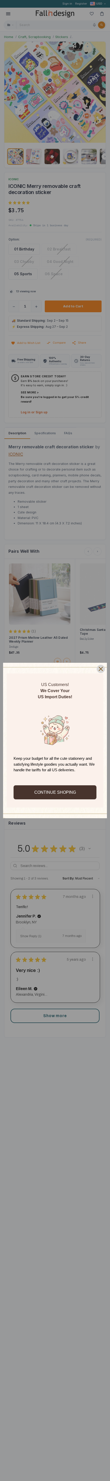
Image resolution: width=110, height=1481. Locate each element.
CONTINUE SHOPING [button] (55, 792)
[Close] (101, 669)
